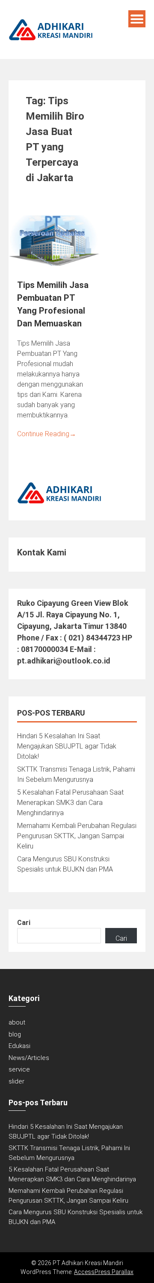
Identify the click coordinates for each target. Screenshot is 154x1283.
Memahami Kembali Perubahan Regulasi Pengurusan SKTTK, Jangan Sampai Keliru (76, 836)
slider (16, 1081)
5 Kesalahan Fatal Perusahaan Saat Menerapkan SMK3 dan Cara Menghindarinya (70, 802)
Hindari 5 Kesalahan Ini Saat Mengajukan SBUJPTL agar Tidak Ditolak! (66, 746)
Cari (23, 923)
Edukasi (19, 1046)
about (17, 1022)
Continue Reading (46, 434)
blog (15, 1034)
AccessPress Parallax (103, 1271)
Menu (136, 18)
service (19, 1069)
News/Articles (29, 1058)
